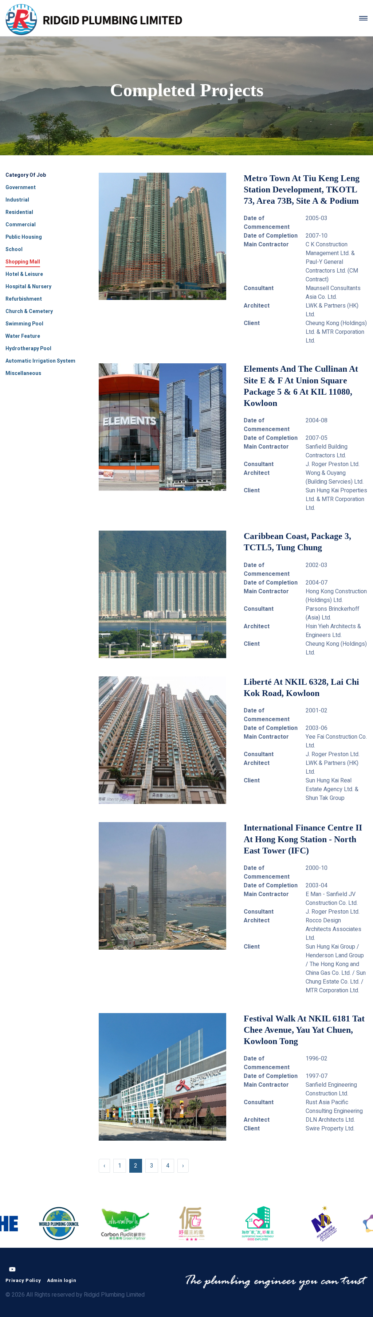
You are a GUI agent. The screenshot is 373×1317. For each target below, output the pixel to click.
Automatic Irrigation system (40, 361)
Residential (19, 212)
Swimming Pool (24, 324)
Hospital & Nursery (28, 286)
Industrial (17, 200)
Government (20, 187)
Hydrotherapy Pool (28, 348)
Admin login (61, 1280)
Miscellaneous (23, 373)
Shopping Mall (22, 262)
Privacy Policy (23, 1280)
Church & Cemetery (29, 311)
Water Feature (22, 336)
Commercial (20, 224)
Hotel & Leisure (24, 274)
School (14, 249)
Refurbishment (23, 299)
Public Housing (23, 237)
